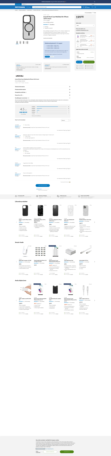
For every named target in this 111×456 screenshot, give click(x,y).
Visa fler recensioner (42, 185)
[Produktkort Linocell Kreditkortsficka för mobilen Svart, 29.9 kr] (55, 289)
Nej (68, 130)
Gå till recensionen (19, 69)
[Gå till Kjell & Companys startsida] (20, 7)
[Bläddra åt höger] (94, 222)
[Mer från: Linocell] (19, 76)
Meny (29, 7)
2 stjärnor (33, 111)
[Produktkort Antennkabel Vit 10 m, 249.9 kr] (85, 251)
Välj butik (26, 236)
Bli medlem (47, 56)
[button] (17, 42)
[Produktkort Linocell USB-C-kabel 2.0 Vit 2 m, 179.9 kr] (85, 289)
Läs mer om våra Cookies (40, 448)
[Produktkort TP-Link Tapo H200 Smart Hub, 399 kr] (70, 251)
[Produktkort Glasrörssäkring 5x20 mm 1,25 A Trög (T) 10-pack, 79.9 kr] (40, 251)
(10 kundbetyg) (42, 263)
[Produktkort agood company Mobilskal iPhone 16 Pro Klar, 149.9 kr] (85, 210)
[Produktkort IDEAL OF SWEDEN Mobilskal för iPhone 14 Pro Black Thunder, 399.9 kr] (40, 210)
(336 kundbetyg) (57, 301)
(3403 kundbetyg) (87, 300)
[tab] (18, 4)
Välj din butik (79, 57)
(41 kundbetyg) (72, 302)
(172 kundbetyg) (57, 263)
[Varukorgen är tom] (95, 7)
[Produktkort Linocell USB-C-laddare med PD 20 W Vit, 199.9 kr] (25, 289)
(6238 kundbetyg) (27, 301)
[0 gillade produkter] (92, 7)
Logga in (52, 56)
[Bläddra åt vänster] (16, 222)
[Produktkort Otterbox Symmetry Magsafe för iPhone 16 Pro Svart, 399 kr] (55, 210)
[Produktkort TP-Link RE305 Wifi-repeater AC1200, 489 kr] (25, 251)
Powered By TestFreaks (65, 182)
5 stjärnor (33, 106)
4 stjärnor (33, 108)
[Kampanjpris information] (91, 36)
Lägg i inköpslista (89, 12)
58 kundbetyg (52, 24)
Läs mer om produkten (47, 38)
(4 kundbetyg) (87, 221)
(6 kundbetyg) (87, 261)
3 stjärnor (33, 110)
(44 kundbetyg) (42, 301)
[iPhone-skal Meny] (32, 10)
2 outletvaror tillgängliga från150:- (82, 30)
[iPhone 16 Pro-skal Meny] (41, 10)
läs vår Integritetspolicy (49, 448)
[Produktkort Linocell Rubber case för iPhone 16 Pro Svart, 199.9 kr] (25, 210)
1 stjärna (33, 113)
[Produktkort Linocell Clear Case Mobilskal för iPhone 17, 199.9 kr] (70, 210)
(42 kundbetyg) (27, 222)
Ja (66, 130)
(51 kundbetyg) (57, 222)
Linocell (48, 20)
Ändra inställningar (38, 452)
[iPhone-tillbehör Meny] (26, 10)
